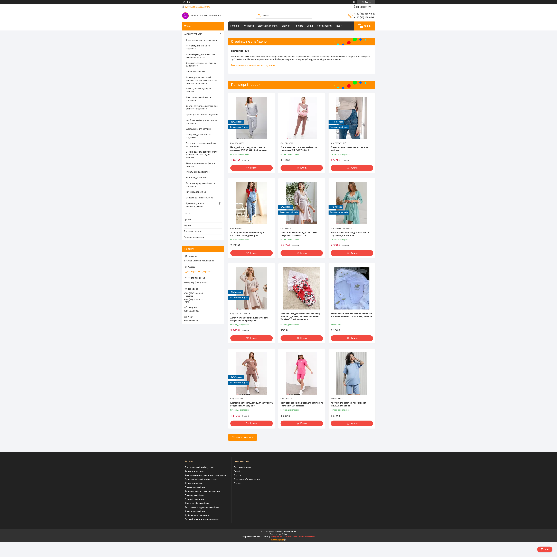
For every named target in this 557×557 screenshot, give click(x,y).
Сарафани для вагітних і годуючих (201, 479)
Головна (234, 25)
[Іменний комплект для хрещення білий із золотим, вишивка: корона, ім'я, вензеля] (352, 288)
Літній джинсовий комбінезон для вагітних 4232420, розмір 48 (247, 234)
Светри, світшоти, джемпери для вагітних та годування (202, 107)
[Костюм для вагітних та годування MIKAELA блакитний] (352, 373)
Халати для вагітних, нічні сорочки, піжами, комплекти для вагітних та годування (201, 80)
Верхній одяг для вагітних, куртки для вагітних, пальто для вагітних (202, 155)
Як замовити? (324, 25)
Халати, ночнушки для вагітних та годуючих (206, 475)
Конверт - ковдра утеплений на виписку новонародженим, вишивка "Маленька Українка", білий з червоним (300, 317)
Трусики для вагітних (196, 192)
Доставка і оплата (267, 25)
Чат (547, 549)
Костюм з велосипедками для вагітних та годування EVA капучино (251, 404)
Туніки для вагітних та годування (202, 114)
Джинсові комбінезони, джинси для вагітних (201, 64)
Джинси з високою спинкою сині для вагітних (349, 148)
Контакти (249, 25)
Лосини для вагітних (194, 495)
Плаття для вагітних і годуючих (200, 467)
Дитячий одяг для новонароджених (195, 204)
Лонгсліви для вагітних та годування (198, 98)
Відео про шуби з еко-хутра (247, 479)
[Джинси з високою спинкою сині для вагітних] (352, 118)
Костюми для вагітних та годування (198, 47)
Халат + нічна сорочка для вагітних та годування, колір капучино (249, 319)
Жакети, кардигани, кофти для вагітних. (200, 164)
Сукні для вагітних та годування (201, 40)
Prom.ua (292, 532)
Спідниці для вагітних (195, 499)
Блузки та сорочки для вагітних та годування (201, 144)
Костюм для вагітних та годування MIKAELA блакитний (348, 404)
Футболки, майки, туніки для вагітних (202, 491)
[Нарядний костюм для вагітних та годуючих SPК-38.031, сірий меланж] (251, 118)
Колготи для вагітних (195, 511)
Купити (253, 168)
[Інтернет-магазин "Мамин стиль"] (185, 15)
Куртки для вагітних (194, 471)
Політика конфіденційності (304, 537)
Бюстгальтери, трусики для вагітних (202, 507)
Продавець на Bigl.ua (278, 534)
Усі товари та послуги (242, 437)
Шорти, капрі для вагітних (198, 129)
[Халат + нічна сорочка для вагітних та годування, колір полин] (352, 203)
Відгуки (286, 25)
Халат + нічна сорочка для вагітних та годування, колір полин (350, 234)
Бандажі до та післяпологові (199, 198)
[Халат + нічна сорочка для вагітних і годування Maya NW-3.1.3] (302, 203)
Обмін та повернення (194, 237)
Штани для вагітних (195, 71)
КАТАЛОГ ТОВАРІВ (193, 34)
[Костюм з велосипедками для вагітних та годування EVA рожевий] (302, 373)
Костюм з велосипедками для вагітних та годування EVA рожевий (302, 404)
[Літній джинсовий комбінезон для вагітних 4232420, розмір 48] (251, 203)
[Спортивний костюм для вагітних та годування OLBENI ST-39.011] (302, 118)
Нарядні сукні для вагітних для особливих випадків (200, 56)
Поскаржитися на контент (280, 537)
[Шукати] (259, 16)
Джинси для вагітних (195, 487)
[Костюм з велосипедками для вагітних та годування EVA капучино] (251, 373)
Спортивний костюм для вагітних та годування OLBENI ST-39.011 (299, 148)
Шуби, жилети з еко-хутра (197, 515)
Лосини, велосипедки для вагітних (198, 90)
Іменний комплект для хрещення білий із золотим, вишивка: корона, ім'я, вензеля (351, 315)
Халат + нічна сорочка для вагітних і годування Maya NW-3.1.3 (299, 234)
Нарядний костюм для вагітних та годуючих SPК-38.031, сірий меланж (248, 148)
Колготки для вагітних (196, 177)
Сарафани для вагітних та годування (198, 136)
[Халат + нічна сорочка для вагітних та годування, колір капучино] (251, 288)
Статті (187, 213)
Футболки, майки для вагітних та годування (201, 121)
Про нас (298, 25)
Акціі (310, 25)
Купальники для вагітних (198, 172)
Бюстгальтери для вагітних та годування (253, 65)
